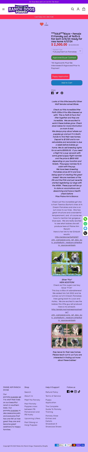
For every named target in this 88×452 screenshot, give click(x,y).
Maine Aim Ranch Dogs (24, 446)
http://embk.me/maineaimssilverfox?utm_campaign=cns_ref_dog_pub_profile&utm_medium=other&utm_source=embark (66, 314)
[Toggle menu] (3, 9)
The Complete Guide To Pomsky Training (53, 409)
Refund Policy (52, 392)
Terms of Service (53, 396)
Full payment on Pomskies (65, 52)
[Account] (78, 8)
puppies (14, 397)
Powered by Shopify (41, 446)
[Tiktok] (79, 391)
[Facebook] (68, 391)
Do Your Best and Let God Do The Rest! (44, 2)
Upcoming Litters (32, 418)
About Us (28, 396)
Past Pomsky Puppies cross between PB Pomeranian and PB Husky (32, 409)
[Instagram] (75, 391)
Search (27, 392)
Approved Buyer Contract (64, 58)
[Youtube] (72, 391)
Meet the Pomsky (32, 400)
